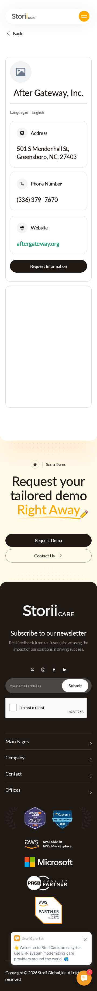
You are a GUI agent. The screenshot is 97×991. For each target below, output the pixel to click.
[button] (84, 16)
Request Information (48, 266)
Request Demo (48, 540)
